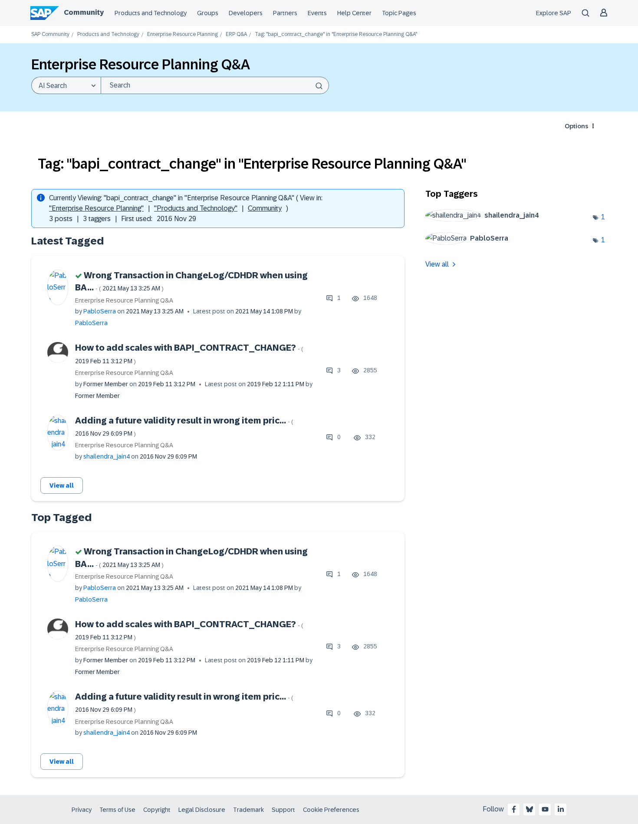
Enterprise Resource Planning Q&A (124, 300)
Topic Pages (399, 13)
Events (317, 13)
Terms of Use (117, 809)
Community (84, 12)
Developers (246, 13)
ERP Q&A (236, 34)
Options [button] (576, 126)
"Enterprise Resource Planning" (96, 208)
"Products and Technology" (195, 208)
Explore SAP (553, 13)
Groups (207, 13)
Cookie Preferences (331, 809)
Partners (285, 13)
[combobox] (215, 85)
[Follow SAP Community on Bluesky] (529, 809)
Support (283, 809)
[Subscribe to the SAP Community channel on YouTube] (545, 809)
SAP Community (50, 34)
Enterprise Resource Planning (182, 34)
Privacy (82, 809)
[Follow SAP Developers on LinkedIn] (560, 809)
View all (61, 485)
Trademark (248, 809)
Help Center (354, 13)
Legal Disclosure (201, 809)
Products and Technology (151, 13)
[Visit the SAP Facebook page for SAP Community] (513, 809)
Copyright (157, 809)
